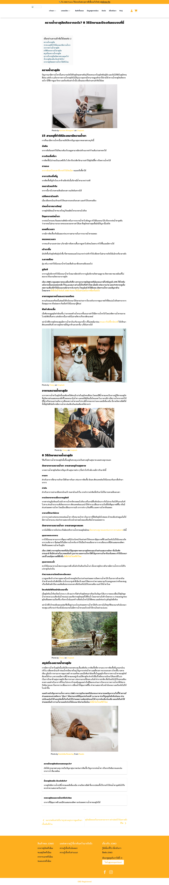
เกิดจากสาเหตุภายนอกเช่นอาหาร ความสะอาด (106, 530)
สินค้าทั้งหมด (79, 10)
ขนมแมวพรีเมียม (44, 861)
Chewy (51, 385)
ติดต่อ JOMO (107, 852)
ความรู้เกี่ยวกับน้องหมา (69, 848)
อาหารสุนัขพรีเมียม (45, 848)
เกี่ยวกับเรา (112, 10)
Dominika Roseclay (66, 754)
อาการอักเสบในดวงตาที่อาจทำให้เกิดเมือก (57, 170)
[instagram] (111, 872)
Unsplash (80, 130)
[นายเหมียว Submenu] (70, 9)
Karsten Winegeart (66, 130)
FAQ (121, 10)
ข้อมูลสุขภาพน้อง (92, 10)
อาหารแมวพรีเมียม (45, 856)
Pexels (81, 754)
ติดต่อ (104, 10)
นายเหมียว (64, 10)
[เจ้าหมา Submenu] (56, 9)
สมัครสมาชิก (106, 2)
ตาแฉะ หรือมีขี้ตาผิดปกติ (109, 322)
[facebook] (104, 872)
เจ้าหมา (51, 10)
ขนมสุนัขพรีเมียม (44, 852)
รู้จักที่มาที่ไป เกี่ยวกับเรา (111, 848)
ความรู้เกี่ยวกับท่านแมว (69, 852)
